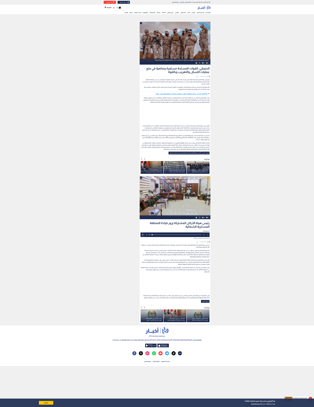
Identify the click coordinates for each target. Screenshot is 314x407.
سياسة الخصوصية (255, 404)
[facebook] (134, 353)
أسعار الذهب (200, 12)
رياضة (158, 12)
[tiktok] (174, 353)
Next (142, 159)
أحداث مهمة (137, 12)
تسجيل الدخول (123, 2)
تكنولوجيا (145, 12)
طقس (177, 12)
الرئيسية (207, 12)
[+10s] (207, 234)
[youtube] (160, 353)
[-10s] (204, 234)
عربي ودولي (170, 12)
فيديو (131, 12)
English (109, 7)
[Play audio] (142, 234)
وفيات (126, 12)
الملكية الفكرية (156, 361)
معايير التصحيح (147, 361)
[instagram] (147, 353)
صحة (188, 12)
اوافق (46, 403)
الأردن (193, 12)
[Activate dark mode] (119, 7)
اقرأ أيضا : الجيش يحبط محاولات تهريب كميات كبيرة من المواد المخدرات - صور (181, 94)
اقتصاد (164, 12)
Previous (145, 159)
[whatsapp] (154, 353)
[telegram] (167, 353)
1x (146, 234)
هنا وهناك (152, 12)
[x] (141, 353)
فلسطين (183, 12)
